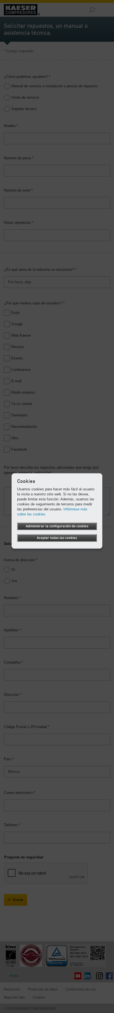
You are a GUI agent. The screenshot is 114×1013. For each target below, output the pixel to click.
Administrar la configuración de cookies (57, 526)
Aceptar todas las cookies (57, 538)
